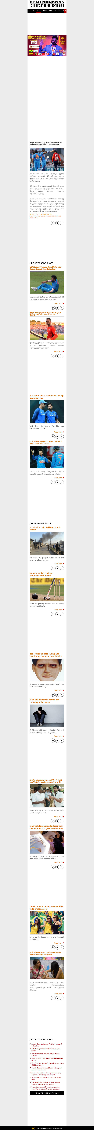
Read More (58, 303)
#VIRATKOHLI (50, 216)
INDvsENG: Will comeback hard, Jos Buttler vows (46, 1078)
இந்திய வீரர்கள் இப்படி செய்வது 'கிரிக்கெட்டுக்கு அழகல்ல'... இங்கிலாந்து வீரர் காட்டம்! (46, 1074)
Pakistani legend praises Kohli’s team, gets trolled (46, 1050)
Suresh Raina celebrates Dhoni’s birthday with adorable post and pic (47, 1069)
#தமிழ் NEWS (33, 217)
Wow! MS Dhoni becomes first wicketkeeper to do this (47, 1059)
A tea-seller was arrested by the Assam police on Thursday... (47, 685)
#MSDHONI (57, 216)
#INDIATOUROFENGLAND (37, 216)
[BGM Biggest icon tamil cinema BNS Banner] (47, 55)
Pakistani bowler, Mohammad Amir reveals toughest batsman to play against (46, 1083)
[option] (34, 11)
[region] (47, 24)
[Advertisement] (47, 126)
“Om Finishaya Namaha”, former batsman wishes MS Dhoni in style (48, 1064)
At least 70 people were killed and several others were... (47, 559)
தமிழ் (39, 10)
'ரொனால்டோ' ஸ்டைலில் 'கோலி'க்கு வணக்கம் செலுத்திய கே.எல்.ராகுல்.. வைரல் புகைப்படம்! (46, 1088)
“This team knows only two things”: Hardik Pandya (45, 1054)
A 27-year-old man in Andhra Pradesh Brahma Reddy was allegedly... (47, 731)
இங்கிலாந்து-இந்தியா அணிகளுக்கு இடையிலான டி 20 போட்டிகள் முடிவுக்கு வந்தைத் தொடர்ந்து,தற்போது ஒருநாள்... (47, 345)
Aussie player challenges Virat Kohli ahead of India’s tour (47, 1045)
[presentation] (65, 11)
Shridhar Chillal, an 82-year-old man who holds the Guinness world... (47, 857)
